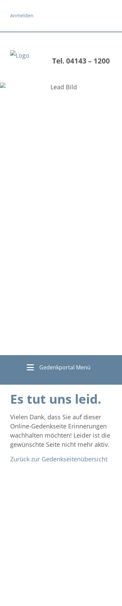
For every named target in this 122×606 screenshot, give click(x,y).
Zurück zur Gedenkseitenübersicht (58, 459)
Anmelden (22, 15)
